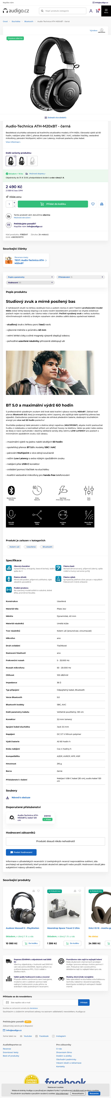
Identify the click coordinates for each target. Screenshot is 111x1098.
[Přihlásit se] (91, 11)
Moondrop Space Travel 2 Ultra (63, 928)
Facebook (44, 1036)
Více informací (62, 1093)
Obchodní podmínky (66, 1059)
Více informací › (13, 142)
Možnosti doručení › (22, 217)
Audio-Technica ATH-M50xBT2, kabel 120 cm (28, 817)
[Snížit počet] (14, 206)
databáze (34, 1008)
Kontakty (60, 1066)
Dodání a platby (64, 1056)
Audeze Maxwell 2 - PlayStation (22, 928)
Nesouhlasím (78, 1093)
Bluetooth (28, 21)
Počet (9, 204)
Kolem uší (14, 547)
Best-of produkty (11, 1056)
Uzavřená (31, 547)
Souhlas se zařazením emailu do (20, 1008)
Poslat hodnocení (22, 852)
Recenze (7, 1049)
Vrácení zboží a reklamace (68, 1063)
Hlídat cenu (15, 196)
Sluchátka (16, 21)
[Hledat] (42, 11)
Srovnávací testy (10, 1052)
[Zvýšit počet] (14, 202)
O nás (59, 1049)
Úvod (5, 21)
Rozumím (94, 1093)
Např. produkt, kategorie (57, 11)
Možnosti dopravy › (37, 174)
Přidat (48, 819)
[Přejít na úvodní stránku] (16, 11)
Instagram (61, 1036)
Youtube (28, 1036)
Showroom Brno (64, 1052)
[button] (106, 10)
